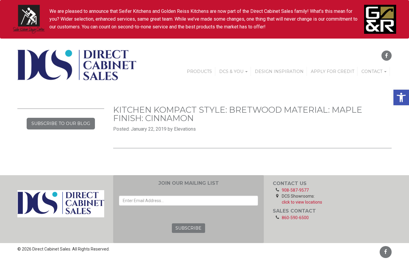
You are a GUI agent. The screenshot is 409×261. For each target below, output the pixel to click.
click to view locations (302, 202)
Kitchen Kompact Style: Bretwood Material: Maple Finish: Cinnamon (237, 114)
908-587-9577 (295, 190)
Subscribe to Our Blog (60, 123)
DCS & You (232, 71)
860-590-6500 (295, 217)
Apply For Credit (332, 71)
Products (199, 71)
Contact (372, 71)
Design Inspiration (279, 71)
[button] (401, 97)
